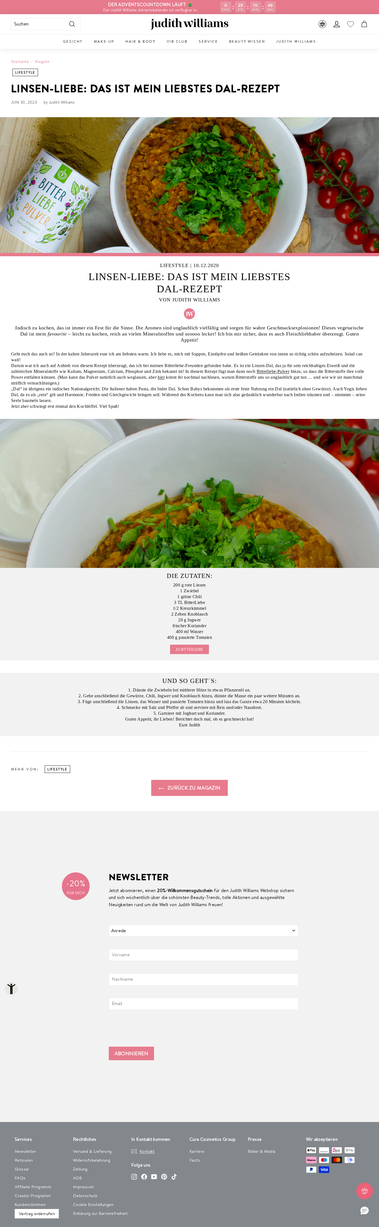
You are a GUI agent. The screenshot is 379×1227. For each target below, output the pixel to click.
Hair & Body (140, 41)
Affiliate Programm (33, 1187)
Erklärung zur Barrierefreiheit (100, 1213)
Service (208, 41)
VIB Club (177, 41)
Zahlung (80, 1169)
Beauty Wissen (247, 41)
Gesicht (73, 41)
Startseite (20, 61)
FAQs (20, 1178)
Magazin (42, 61)
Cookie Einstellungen (93, 1204)
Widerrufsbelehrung (91, 1160)
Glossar (22, 1169)
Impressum (83, 1187)
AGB (77, 1178)
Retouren (24, 1160)
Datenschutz (85, 1195)
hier (161, 377)
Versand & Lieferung (92, 1151)
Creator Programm (33, 1195)
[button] (364, 1211)
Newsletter (25, 1151)
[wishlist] (350, 24)
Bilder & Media (262, 1151)
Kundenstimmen (30, 1204)
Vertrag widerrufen (37, 1213)
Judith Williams (296, 41)
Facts (195, 1160)
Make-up (104, 41)
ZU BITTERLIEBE (189, 649)
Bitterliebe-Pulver (273, 371)
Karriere (197, 1151)
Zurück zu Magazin (193, 787)
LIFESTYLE (25, 72)
